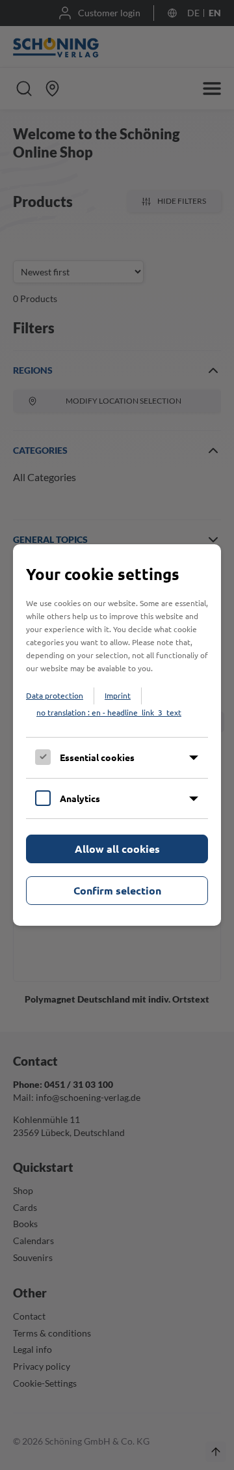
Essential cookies (97, 757)
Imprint (118, 695)
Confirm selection (117, 890)
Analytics (80, 798)
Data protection (54, 695)
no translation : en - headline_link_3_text (108, 712)
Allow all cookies (117, 848)
